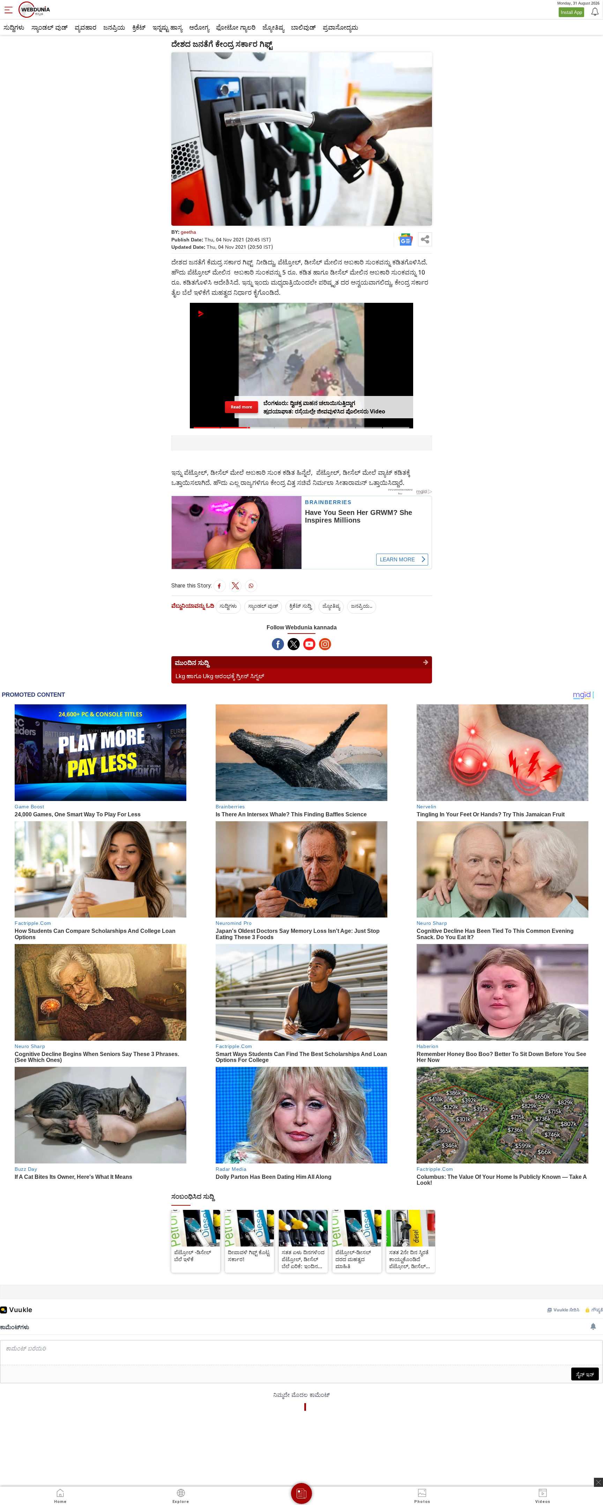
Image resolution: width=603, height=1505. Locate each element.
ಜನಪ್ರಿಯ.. (361, 605)
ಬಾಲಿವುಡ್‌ (303, 27)
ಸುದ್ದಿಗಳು (13, 27)
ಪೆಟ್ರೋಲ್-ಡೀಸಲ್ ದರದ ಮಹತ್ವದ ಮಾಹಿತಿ (353, 1259)
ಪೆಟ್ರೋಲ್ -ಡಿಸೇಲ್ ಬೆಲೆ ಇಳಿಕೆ (192, 1256)
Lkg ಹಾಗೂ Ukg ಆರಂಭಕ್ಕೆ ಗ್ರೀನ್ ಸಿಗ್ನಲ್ (220, 676)
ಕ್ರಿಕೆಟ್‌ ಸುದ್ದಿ (300, 605)
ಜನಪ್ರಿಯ (114, 27)
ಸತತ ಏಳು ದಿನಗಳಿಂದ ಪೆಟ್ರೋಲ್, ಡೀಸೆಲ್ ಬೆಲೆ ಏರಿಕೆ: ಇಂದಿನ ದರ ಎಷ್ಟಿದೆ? (303, 1259)
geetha (188, 232)
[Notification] (594, 11)
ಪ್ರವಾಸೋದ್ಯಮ (340, 27)
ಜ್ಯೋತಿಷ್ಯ (273, 27)
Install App (571, 12)
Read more (241, 407)
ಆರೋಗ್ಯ (199, 27)
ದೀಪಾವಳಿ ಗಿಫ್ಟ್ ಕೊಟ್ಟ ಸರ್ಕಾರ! (248, 1256)
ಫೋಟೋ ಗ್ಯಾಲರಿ (235, 27)
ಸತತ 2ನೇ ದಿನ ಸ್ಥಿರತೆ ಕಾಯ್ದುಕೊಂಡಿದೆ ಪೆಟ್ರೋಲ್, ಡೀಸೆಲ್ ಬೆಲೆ (409, 1259)
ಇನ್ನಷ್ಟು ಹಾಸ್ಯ (167, 27)
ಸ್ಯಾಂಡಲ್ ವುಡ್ (49, 27)
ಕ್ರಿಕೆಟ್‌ (139, 27)
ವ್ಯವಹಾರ (85, 27)
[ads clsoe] (598, 1482)
